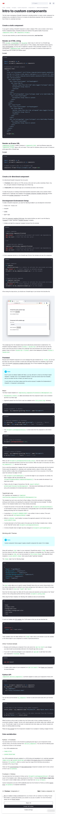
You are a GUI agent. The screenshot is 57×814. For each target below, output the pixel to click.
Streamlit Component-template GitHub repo (37, 193)
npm (5, 214)
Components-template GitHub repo (21, 363)
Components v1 (31, 7)
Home (3, 7)
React (46, 363)
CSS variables (18, 619)
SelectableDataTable (26, 767)
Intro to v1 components (42, 7)
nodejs (5, 211)
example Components (14, 195)
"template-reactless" (23, 220)
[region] (28, 803)
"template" (5, 220)
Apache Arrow (37, 760)
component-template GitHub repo (15, 218)
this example (11, 728)
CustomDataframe (14, 767)
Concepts (14, 7)
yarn (9, 214)
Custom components (22, 7)
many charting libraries (7, 46)
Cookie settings (28, 809)
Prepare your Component (47, 667)
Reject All (28, 803)
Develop (8, 7)
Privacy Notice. (16, 799)
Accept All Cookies (29, 806)
